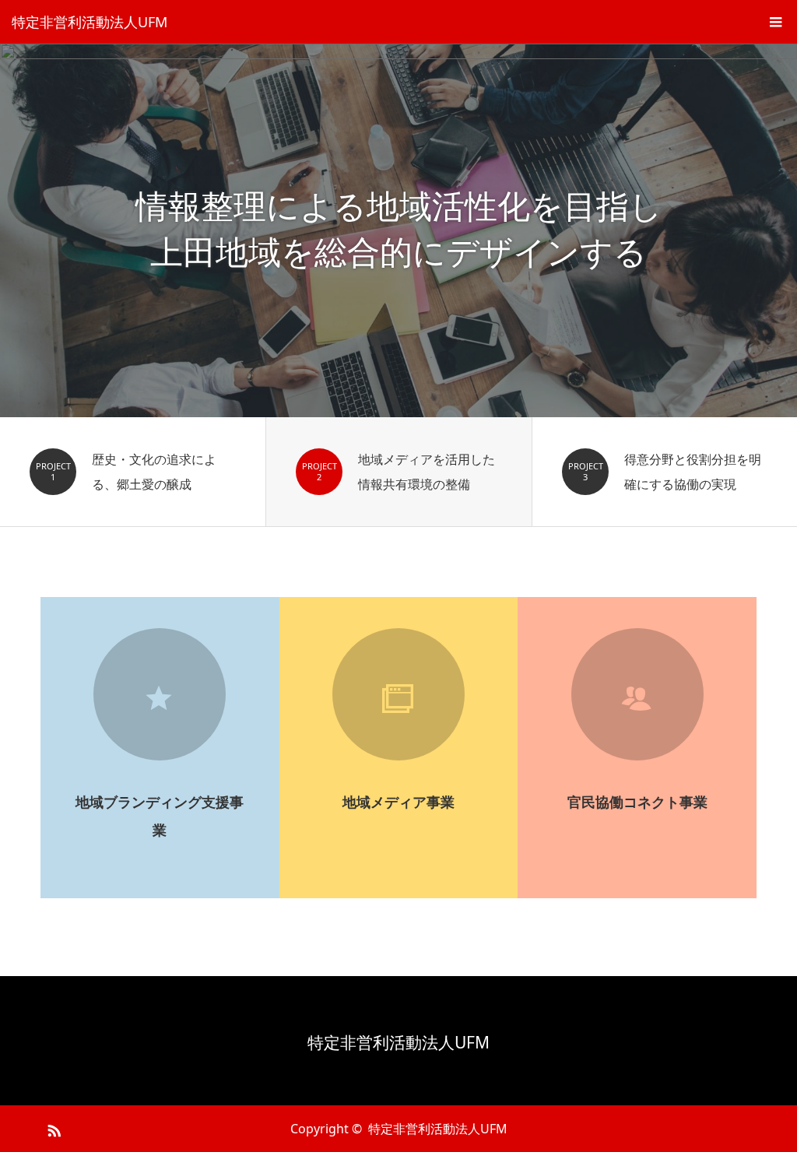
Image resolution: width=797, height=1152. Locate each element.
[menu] (775, 22)
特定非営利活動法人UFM (89, 21)
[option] (398, 230)
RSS (52, 1128)
